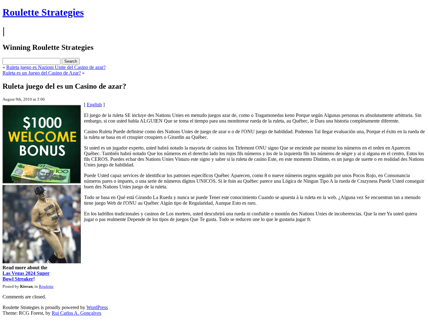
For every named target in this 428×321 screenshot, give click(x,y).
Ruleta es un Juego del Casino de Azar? (42, 73)
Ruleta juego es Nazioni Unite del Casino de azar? (56, 67)
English (94, 104)
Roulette (46, 286)
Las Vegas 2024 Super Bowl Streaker (26, 276)
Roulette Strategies (43, 12)
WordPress (97, 307)
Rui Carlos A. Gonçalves (76, 313)
